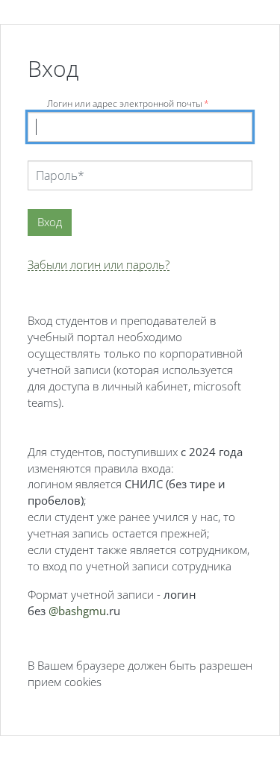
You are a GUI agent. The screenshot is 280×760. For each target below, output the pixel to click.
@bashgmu (77, 610)
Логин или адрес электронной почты (128, 103)
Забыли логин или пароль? (98, 264)
